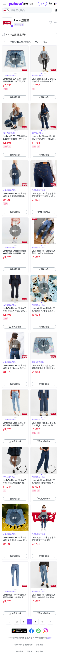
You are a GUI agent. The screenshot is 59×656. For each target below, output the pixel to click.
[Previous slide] (4, 58)
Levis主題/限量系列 (16, 34)
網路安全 (19, 651)
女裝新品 (38, 41)
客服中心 (18, 644)
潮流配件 (46, 41)
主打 (4, 41)
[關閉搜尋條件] (8, 10)
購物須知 (39, 644)
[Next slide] (26, 58)
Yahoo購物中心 (21, 4)
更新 (49, 637)
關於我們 (29, 644)
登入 (42, 3)
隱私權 (29, 651)
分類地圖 (39, 651)
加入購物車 (45, 211)
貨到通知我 (15, 97)
